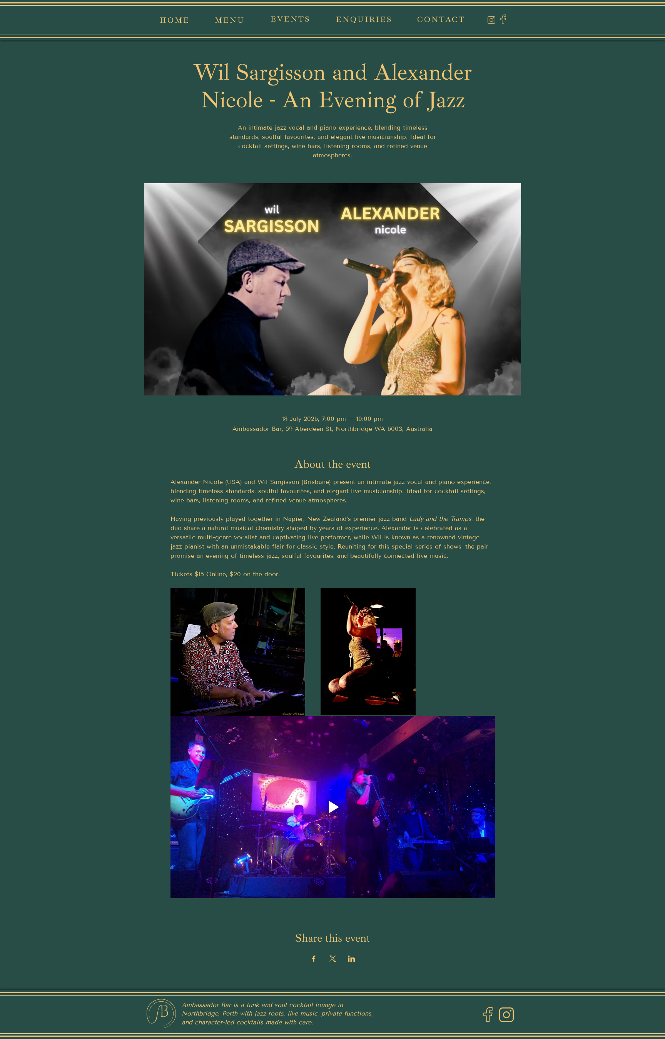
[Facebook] (503, 19)
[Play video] (332, 807)
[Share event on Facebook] (313, 959)
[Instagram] (491, 20)
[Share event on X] (332, 959)
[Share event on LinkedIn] (351, 959)
